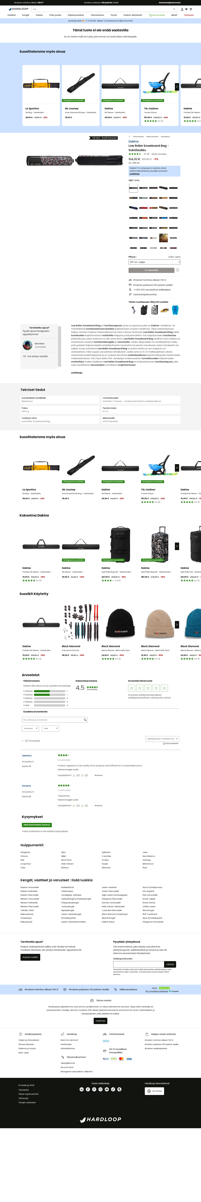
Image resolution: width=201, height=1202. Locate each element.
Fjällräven (106, 852)
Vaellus (39, 15)
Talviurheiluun (97, 15)
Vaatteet (11, 15)
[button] (50, 161)
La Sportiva (26, 864)
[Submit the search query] (174, 10)
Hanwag (146, 860)
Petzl (145, 868)
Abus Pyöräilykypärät (152, 918)
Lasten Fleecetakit (110, 891)
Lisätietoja (134, 174)
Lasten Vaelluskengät (71, 914)
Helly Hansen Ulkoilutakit (113, 907)
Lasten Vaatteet (109, 887)
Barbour (65, 868)
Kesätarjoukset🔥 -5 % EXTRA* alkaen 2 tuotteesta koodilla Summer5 (100, 21)
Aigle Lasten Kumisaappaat (114, 895)
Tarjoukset (189, 15)
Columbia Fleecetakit (112, 910)
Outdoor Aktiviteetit (132, 15)
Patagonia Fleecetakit (112, 899)
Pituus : (133, 257)
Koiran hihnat (149, 903)
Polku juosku (55, 15)
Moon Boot (66, 860)
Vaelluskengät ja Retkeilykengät (76, 899)
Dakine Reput (108, 922)
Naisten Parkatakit (29, 891)
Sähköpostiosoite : (123, 959)
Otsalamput (26, 918)
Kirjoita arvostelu (159, 154)
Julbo (145, 852)
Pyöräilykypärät (68, 918)
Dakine (134, 141)
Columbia (106, 856)
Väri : (134, 180)
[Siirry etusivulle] (131, 137)
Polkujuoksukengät (70, 903)
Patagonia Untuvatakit (153, 922)
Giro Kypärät (148, 891)
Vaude (105, 864)
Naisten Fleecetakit (29, 895)
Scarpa (105, 860)
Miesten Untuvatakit (30, 899)
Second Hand (158, 15)
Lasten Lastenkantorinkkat (73, 922)
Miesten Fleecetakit (30, 907)
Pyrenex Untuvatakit (111, 903)
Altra (63, 852)
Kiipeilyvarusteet (76, 15)
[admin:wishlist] (177, 270)
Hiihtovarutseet (152, 136)
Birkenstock (148, 864)
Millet (63, 856)
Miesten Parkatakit (29, 903)
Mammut (106, 868)
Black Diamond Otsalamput (115, 914)
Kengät (25, 15)
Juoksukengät (67, 907)
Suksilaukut (165, 136)
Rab (22, 860)
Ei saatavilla (151, 270)
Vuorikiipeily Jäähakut (71, 895)
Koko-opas (174, 257)
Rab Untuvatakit (150, 895)
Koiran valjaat (149, 899)
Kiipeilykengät (67, 910)
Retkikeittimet (67, 887)
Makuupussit (26, 922)
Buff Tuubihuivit (150, 914)
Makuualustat (27, 914)
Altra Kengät (148, 910)
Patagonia (25, 852)
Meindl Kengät (108, 918)
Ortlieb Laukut (149, 907)
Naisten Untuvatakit (30, 887)
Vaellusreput (67, 891)
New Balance (149, 856)
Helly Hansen (67, 864)
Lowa (23, 868)
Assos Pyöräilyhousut (152, 887)
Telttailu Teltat (27, 910)
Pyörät (114, 15)
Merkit (174, 15)
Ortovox (24, 856)
